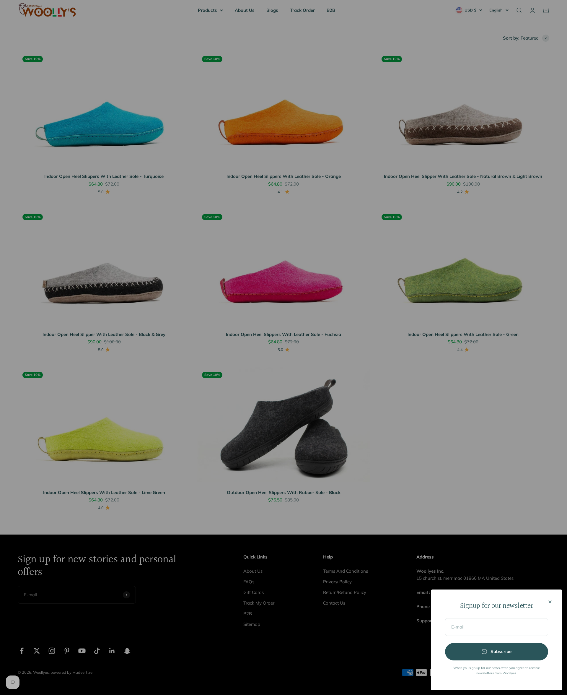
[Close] (550, 602)
